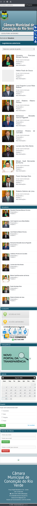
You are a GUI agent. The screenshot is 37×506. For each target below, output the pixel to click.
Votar (3, 425)
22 (34, 393)
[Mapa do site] (10, 2)
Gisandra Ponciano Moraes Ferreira (25, 56)
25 (15, 396)
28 (29, 396)
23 (6, 396)
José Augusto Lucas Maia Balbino (25, 86)
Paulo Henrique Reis (23, 176)
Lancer (26, 505)
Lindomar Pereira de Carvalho (25, 132)
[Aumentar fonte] (4, 2)
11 (15, 390)
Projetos (18, 63)
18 (15, 393)
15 (34, 390)
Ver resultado (31, 425)
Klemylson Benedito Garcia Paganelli (25, 116)
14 (29, 390)
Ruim (4, 420)
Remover (5, 451)
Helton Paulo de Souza (24, 71)
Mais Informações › (21, 65)
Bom (4, 414)
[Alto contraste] (7, 2)
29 (34, 396)
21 (29, 393)
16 (6, 393)
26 (20, 396)
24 (11, 396)
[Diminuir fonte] (1, 2)
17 (11, 393)
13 (25, 390)
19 (20, 393)
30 (6, 399)
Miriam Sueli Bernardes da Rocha (25, 162)
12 (20, 390)
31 (11, 399)
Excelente (6, 411)
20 (25, 393)
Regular (5, 417)
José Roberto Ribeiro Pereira (25, 101)
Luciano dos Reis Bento (24, 146)
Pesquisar (29, 5)
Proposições (19, 61)
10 (11, 390)
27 (25, 396)
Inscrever (6, 442)
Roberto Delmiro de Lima (25, 191)
